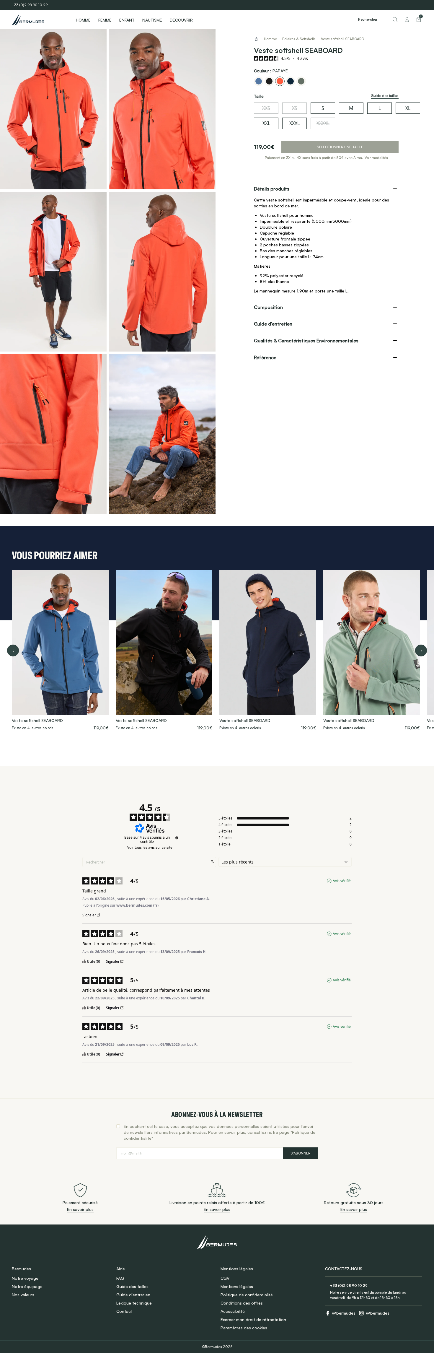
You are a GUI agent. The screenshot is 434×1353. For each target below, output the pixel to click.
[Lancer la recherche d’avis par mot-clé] (212, 862)
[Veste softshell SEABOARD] (60, 650)
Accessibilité (233, 1311)
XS (294, 108)
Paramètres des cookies (244, 1327)
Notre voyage (25, 1278)
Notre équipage (27, 1286)
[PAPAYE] (280, 81)
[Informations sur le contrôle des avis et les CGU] (176, 837)
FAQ (120, 1278)
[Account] (406, 19)
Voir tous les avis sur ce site (149, 847)
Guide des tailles (132, 1286)
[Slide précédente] (13, 650)
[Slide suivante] (421, 650)
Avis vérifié (342, 881)
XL (407, 108)
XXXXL (322, 123)
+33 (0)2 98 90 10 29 (30, 5)
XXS (266, 108)
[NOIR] (269, 81)
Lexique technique (134, 1302)
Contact (124, 1311)
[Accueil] (38, 19)
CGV (225, 1278)
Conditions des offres (242, 1302)
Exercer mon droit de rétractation (253, 1319)
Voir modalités (376, 157)
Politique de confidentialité (247, 1294)
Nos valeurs (23, 1294)
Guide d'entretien (133, 1294)
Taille (259, 96)
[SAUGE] (301, 81)
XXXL (294, 123)
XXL (266, 123)
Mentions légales (237, 1286)
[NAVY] (290, 81)
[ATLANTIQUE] (258, 81)
